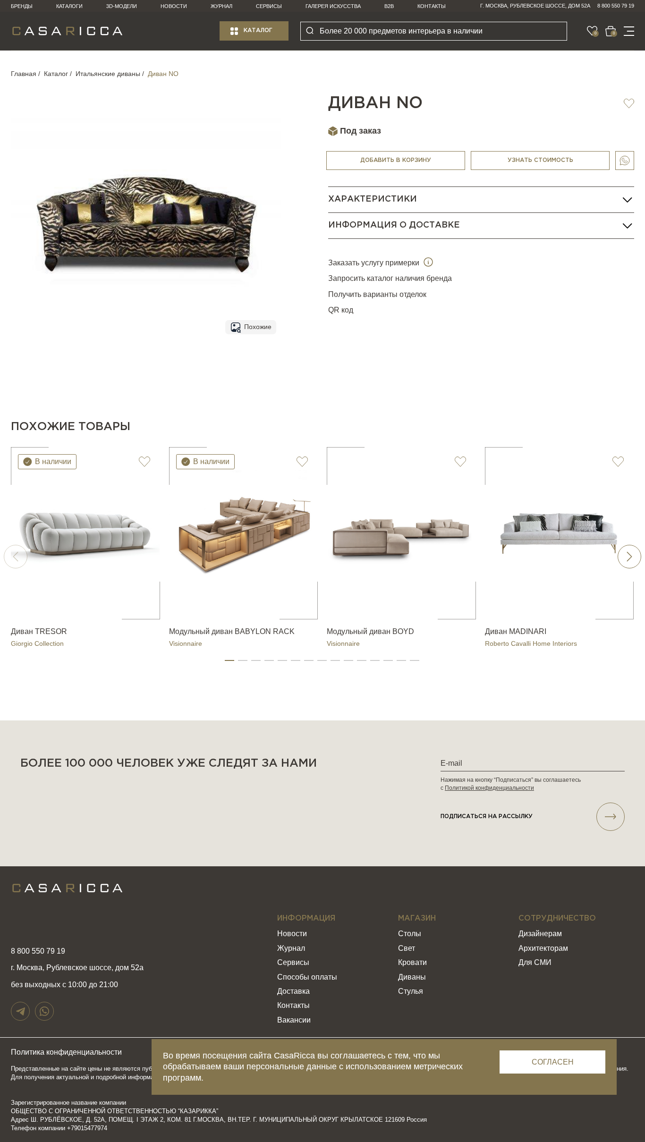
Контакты (431, 6)
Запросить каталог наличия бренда (390, 279)
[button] (229, 660)
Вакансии (294, 1020)
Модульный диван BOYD (370, 631)
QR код (340, 310)
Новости (174, 6)
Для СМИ (535, 962)
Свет (406, 948)
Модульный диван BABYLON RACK (232, 631)
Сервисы (269, 6)
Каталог (258, 30)
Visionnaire (185, 643)
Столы (409, 934)
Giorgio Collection (37, 643)
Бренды (22, 6)
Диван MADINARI (515, 631)
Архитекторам (543, 948)
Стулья (410, 991)
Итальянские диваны (108, 73)
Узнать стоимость (540, 160)
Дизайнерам (540, 934)
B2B (389, 6)
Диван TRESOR (39, 631)
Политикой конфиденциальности (489, 788)
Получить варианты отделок (377, 294)
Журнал (221, 6)
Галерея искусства (333, 6)
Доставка (293, 991)
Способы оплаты (307, 977)
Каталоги (69, 6)
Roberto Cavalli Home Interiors (531, 643)
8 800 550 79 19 (615, 5)
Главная (23, 73)
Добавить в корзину (395, 160)
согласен (553, 1062)
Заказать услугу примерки (374, 263)
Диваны (412, 977)
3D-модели (121, 6)
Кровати (412, 962)
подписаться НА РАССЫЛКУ (487, 816)
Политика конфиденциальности (66, 1052)
